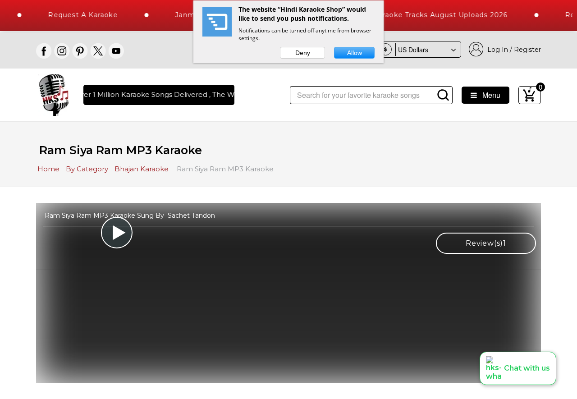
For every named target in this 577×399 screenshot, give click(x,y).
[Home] (53, 94)
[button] (518, 368)
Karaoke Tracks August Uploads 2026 (435, 15)
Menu (488, 95)
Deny (302, 52)
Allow (354, 52)
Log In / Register (512, 50)
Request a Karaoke (76, 15)
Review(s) (486, 243)
